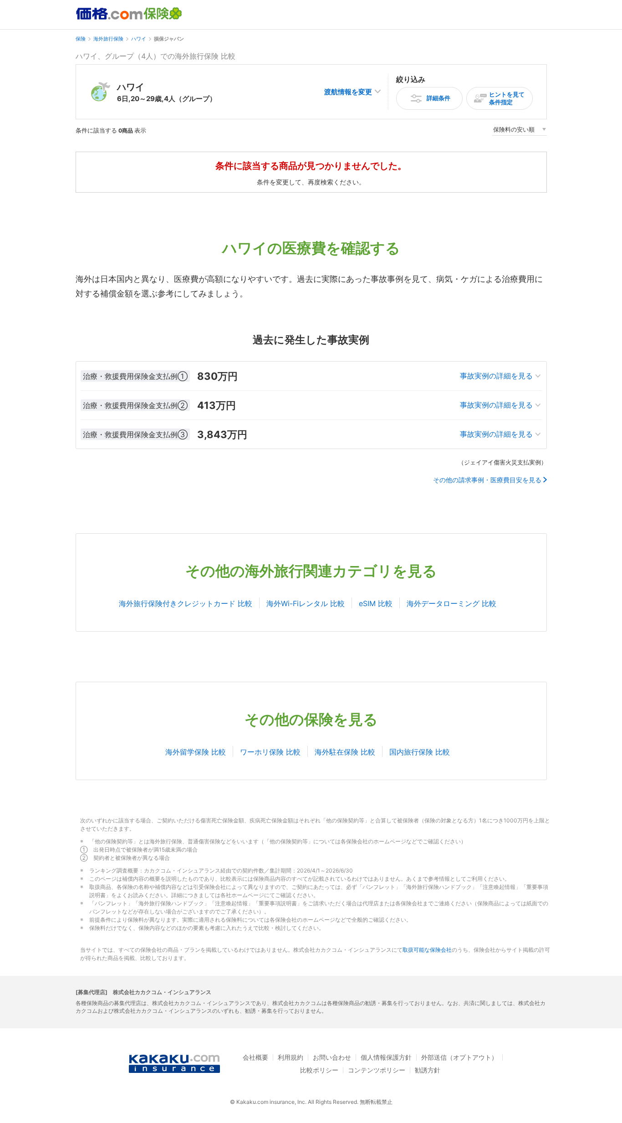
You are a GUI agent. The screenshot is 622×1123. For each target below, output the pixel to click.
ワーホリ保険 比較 (270, 751)
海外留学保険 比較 (195, 751)
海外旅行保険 (108, 39)
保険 (81, 39)
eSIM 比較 (376, 603)
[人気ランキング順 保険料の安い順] (519, 131)
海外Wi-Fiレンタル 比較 (305, 603)
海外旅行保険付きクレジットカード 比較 (185, 603)
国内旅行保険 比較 (419, 751)
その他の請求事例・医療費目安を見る (487, 480)
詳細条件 (438, 98)
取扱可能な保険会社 (427, 949)
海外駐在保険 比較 (345, 751)
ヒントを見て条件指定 (507, 98)
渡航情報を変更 (348, 91)
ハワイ (138, 39)
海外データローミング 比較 (451, 603)
